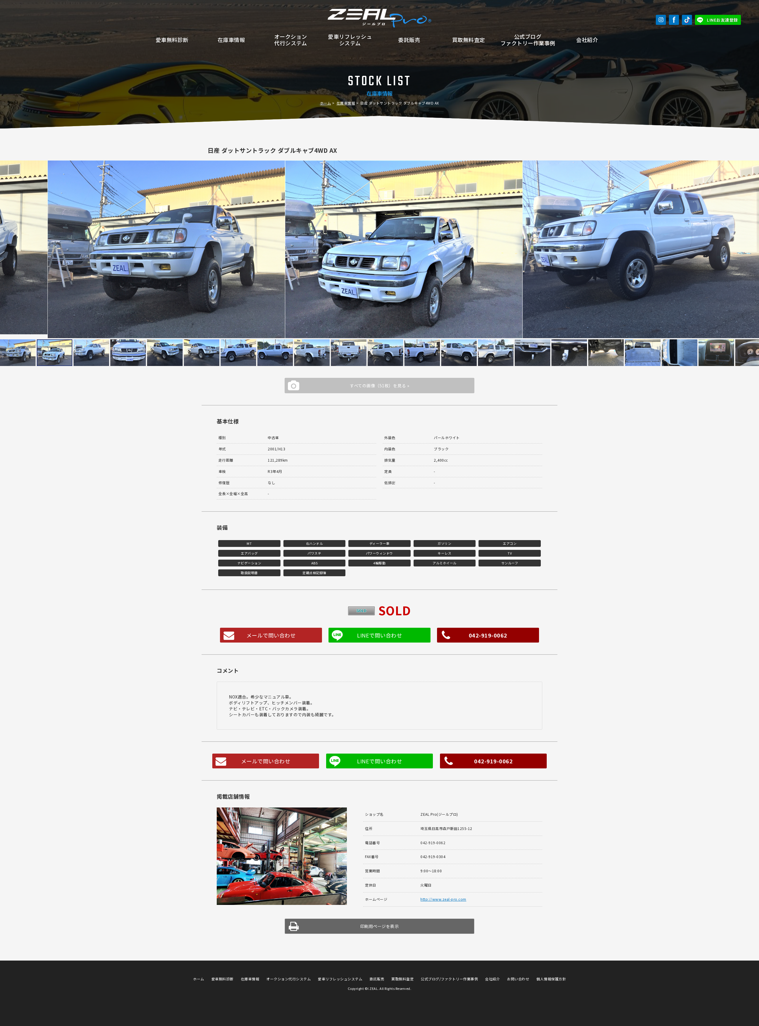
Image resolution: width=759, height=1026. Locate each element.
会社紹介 (587, 40)
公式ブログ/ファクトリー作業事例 (449, 978)
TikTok (687, 20)
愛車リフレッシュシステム (350, 40)
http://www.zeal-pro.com (443, 899)
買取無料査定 (468, 40)
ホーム (325, 102)
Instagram (661, 20)
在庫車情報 (231, 40)
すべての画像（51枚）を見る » (379, 385)
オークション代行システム (290, 40)
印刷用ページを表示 (379, 926)
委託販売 (409, 40)
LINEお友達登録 (722, 20)
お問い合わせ (518, 978)
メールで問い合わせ (271, 635)
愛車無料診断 (172, 40)
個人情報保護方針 (551, 978)
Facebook (674, 20)
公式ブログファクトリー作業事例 (527, 40)
